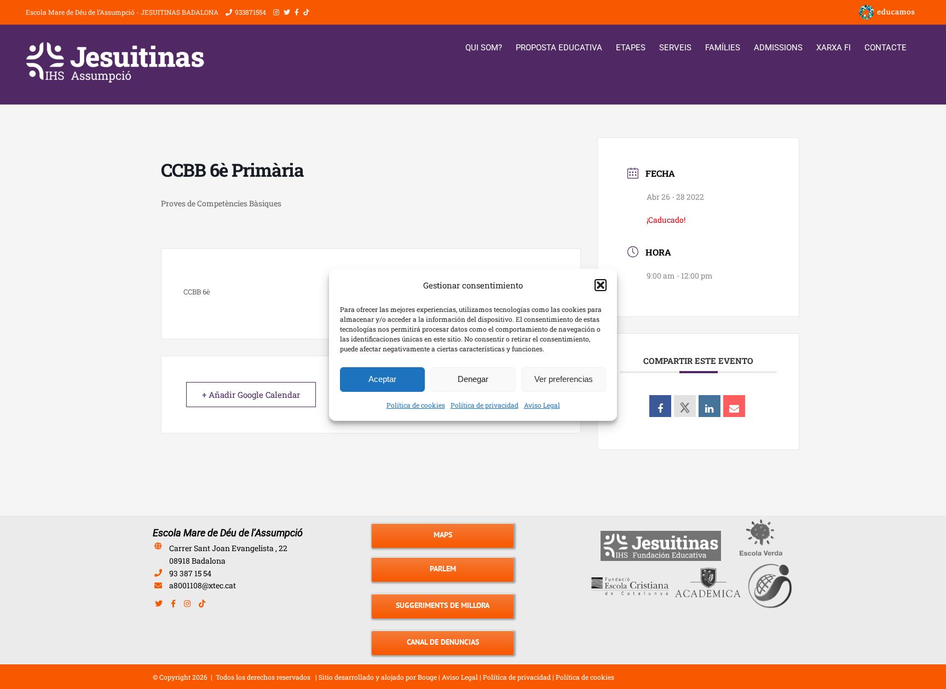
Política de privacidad (484, 405)
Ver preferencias (563, 379)
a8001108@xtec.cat (202, 585)
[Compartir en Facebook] (660, 406)
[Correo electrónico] (734, 406)
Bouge (427, 677)
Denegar (473, 379)
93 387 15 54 (190, 573)
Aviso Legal (542, 405)
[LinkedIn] (709, 406)
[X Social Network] (685, 406)
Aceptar (382, 379)
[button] (600, 285)
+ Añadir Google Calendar (251, 394)
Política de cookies (416, 405)
